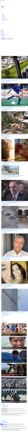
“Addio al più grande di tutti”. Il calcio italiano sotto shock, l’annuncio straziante (13, 107)
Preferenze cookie (5, 406)
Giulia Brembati (5, 82)
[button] (1, 424)
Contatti (4, 404)
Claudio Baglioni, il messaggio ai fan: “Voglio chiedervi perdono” (11, 257)
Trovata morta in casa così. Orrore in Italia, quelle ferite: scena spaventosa (13, 285)
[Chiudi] (2, 7)
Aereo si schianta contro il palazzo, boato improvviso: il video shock (13, 312)
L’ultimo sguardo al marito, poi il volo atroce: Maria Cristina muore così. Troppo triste (13, 361)
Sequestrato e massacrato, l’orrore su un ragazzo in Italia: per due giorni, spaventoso (13, 79)
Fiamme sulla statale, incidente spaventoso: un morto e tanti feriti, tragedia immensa (12, 176)
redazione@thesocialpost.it (18, 430)
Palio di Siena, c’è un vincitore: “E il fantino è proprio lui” (10, 335)
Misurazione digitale (5, 405)
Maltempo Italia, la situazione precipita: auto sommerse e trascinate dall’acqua (11, 229)
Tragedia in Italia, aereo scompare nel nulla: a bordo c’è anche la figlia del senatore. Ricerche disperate (12, 375)
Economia (4, 18)
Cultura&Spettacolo (5, 19)
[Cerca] (1, 5)
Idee (3, 14)
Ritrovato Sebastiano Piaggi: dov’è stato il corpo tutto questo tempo (12, 348)
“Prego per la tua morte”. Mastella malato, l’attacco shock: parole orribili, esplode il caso (13, 202)
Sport (3, 20)
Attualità (4, 17)
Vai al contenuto (2, 0)
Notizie (2, 334)
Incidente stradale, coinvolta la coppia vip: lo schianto (14, 162)
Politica (2, 30)
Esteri (2, 31)
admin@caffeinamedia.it (4, 411)
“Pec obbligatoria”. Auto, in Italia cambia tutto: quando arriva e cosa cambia (13, 388)
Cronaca (4, 16)
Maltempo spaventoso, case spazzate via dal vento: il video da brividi (13, 135)
